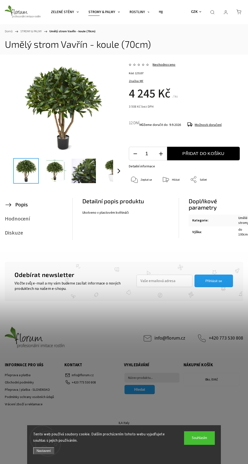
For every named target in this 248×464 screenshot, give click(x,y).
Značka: (136, 81)
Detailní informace (142, 166)
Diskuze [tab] (14, 233)
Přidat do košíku (203, 153)
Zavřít (230, 196)
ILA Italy (124, 423)
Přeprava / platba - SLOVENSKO (27, 389)
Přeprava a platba (18, 375)
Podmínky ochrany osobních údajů (29, 397)
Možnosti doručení (208, 124)
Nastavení (44, 451)
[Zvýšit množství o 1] (161, 153)
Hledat (139, 389)
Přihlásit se (213, 281)
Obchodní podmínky (19, 382)
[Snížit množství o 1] (135, 153)
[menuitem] (65, 12)
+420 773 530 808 (226, 338)
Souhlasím (199, 437)
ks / (211, 379)
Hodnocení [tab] (17, 219)
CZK (194, 12)
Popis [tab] (21, 205)
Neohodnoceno (164, 64)
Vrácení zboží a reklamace (24, 404)
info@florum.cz (170, 338)
